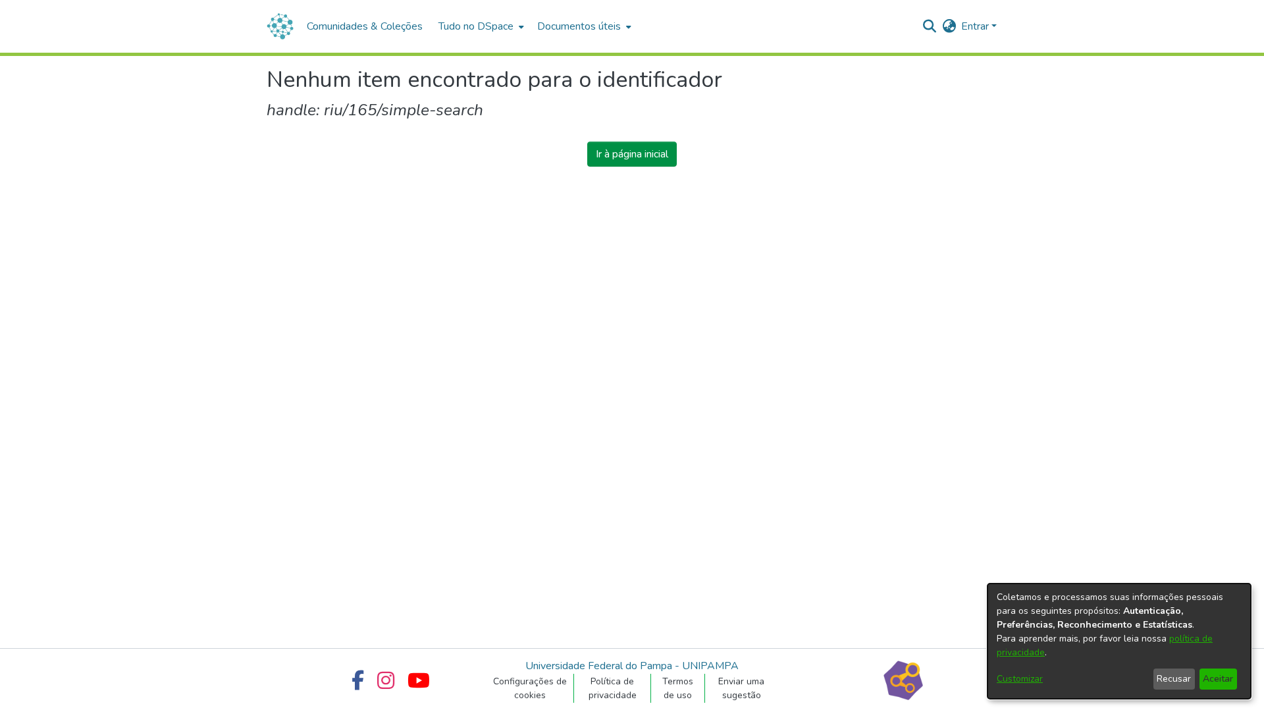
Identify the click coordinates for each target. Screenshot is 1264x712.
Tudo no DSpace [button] (476, 26)
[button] (929, 26)
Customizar (1020, 678)
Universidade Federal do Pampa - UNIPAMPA (632, 666)
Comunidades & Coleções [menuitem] (365, 26)
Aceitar (1218, 678)
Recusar (1174, 678)
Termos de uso (677, 688)
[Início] (280, 26)
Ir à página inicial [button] (632, 154)
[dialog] (1119, 641)
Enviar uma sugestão (741, 688)
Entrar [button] (976, 26)
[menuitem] (480, 26)
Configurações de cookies (530, 688)
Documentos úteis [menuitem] (579, 26)
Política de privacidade (613, 688)
